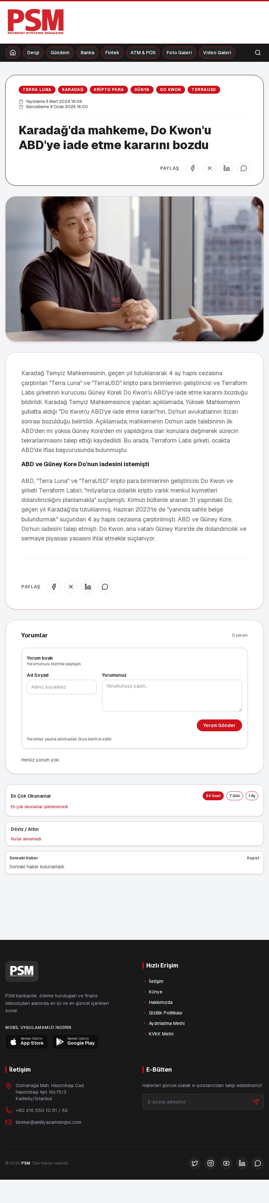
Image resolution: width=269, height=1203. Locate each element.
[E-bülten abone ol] (255, 1124)
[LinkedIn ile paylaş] (226, 168)
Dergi (33, 53)
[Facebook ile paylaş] (192, 168)
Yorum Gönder (219, 725)
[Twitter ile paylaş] (209, 168)
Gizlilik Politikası (165, 1035)
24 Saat (213, 795)
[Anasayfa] (12, 52)
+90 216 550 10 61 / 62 (42, 1133)
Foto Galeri (179, 53)
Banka (87, 53)
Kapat (253, 858)
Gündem (60, 53)
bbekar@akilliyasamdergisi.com (48, 1144)
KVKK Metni (161, 1056)
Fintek (112, 53)
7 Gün (234, 795)
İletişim (156, 1004)
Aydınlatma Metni (167, 1046)
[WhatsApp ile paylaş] (243, 168)
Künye (155, 1014)
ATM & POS (143, 53)
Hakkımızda (161, 1025)
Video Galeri (217, 53)
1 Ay (252, 795)
